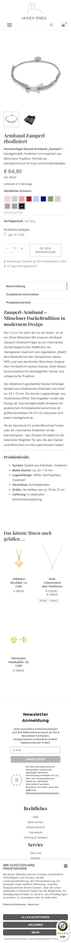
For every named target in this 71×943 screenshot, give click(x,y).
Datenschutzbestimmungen (42, 793)
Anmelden (35, 759)
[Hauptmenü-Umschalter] (9, 25)
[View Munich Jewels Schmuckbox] (29, 119)
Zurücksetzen (13, 212)
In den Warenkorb (45, 250)
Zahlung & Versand (35, 837)
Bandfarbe (11, 191)
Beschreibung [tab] (15, 286)
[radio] (7, 199)
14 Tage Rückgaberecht (22, 266)
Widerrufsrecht (35, 827)
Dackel (14, 332)
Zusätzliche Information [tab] (22, 294)
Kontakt (35, 858)
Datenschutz (35, 822)
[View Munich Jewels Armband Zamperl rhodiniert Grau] (11, 119)
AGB (28, 790)
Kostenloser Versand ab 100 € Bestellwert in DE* (37, 261)
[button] (51, 25)
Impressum (35, 832)
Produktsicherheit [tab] (18, 302)
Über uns (35, 853)
